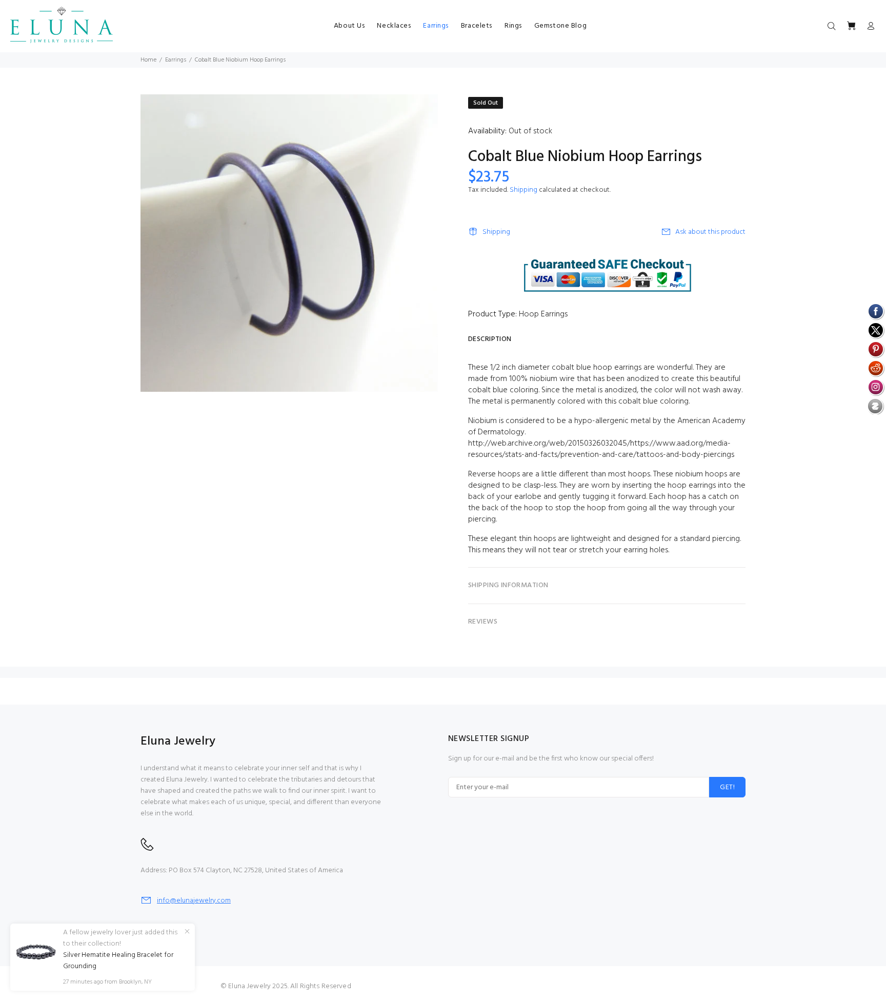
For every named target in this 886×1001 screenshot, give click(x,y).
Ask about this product (710, 232)
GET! (727, 787)
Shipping (523, 190)
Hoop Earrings (543, 314)
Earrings (175, 60)
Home (148, 60)
